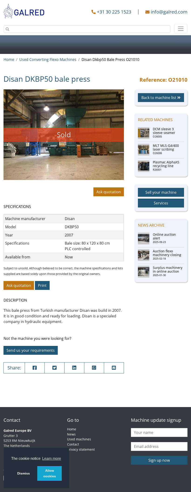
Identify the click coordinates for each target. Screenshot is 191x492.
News (71, 434)
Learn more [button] (51, 458)
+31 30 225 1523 (114, 12)
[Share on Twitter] (54, 367)
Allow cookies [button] (49, 473)
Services (161, 203)
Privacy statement (81, 449)
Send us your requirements (31, 350)
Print (42, 285)
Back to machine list (159, 97)
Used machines (79, 439)
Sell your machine (161, 192)
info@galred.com (169, 12)
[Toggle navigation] (180, 28)
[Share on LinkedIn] (74, 367)
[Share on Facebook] (35, 367)
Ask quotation (108, 191)
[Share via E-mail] (114, 367)
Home (8, 59)
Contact (73, 444)
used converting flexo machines (47, 59)
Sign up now (159, 460)
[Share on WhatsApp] (94, 367)
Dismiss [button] (23, 473)
